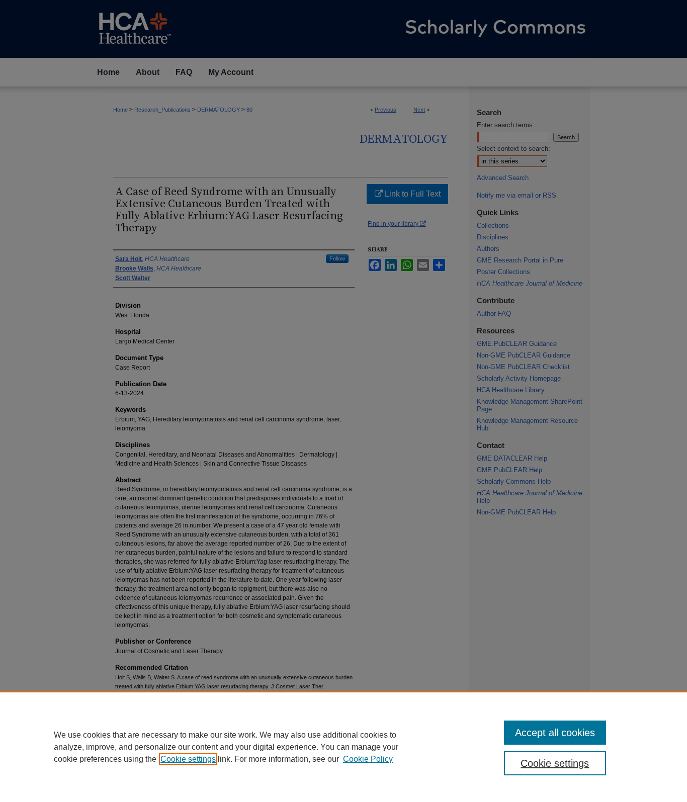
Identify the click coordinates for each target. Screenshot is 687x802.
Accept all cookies (555, 732)
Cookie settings (188, 759)
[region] (343, 746)
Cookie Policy (368, 759)
